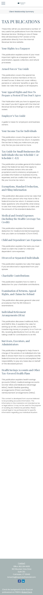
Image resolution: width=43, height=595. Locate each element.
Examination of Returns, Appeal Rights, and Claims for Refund (19, 292)
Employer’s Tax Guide (13, 115)
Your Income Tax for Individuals (19, 131)
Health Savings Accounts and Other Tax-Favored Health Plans (21, 371)
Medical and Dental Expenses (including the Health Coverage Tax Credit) (21, 219)
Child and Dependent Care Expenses (21, 240)
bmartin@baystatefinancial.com (21, 577)
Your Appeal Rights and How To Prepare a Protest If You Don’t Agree (21, 93)
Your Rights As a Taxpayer (16, 48)
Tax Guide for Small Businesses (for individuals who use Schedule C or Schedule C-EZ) (21, 155)
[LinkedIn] (23, 581)
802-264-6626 (24, 566)
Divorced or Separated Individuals (20, 257)
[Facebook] (19, 581)
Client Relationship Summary (21, 11)
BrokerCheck (27, 592)
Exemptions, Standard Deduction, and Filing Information (20, 188)
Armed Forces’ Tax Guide (15, 69)
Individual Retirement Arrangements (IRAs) (14, 313)
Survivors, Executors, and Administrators (16, 342)
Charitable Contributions (15, 275)
